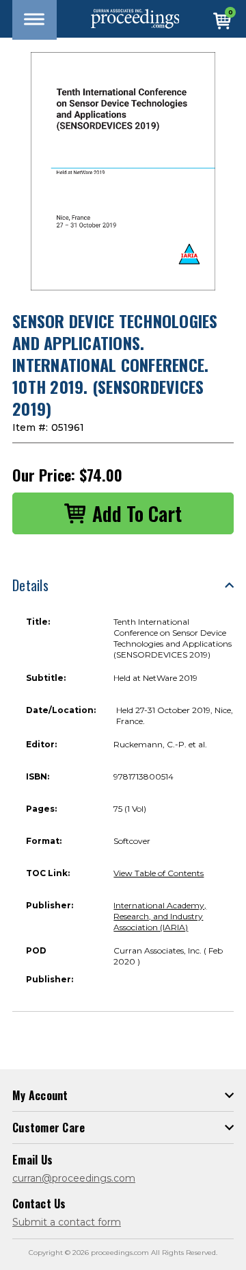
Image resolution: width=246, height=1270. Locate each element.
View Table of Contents (158, 873)
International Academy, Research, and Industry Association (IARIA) (159, 916)
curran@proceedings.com (73, 1178)
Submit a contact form (66, 1222)
